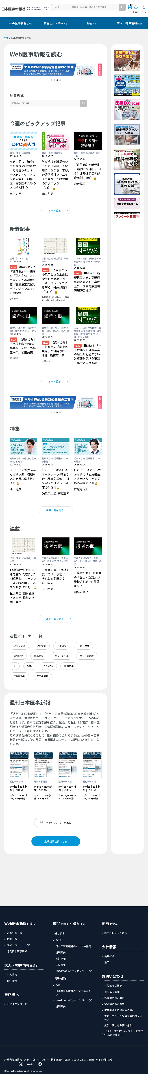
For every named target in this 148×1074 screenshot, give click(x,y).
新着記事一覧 (14, 933)
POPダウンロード (17, 1004)
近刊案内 (61, 952)
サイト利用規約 (104, 1059)
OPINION (48, 666)
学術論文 (61, 646)
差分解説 (18, 656)
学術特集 (41, 646)
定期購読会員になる (55, 841)
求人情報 (12, 974)
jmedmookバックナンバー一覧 (74, 971)
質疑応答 (38, 656)
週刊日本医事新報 (17, 951)
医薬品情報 (42, 676)
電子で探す (61, 978)
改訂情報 (61, 958)
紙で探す (60, 933)
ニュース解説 (87, 656)
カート (129, 8)
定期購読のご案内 (114, 1004)
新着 (58, 985)
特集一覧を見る (55, 510)
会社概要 (109, 956)
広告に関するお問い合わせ (119, 1025)
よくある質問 (111, 992)
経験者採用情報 (13, 1059)
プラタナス (19, 646)
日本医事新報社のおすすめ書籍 (73, 946)
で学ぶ (92, 23)
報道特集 (69, 666)
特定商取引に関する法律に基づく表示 (72, 1059)
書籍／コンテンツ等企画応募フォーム (123, 1017)
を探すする (55, 23)
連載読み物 (19, 676)
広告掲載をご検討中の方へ (119, 1010)
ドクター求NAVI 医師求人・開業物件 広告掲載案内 (123, 1032)
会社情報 (109, 946)
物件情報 (12, 980)
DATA (29, 666)
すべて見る (55, 210)
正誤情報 (61, 964)
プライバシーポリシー (36, 1059)
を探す (129, 23)
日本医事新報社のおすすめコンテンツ (74, 992)
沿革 (106, 962)
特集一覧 (12, 939)
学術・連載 (83, 646)
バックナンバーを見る (58, 822)
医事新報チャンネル (115, 933)
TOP (6, 38)
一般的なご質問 (113, 985)
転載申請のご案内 (114, 998)
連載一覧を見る (55, 618)
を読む (20, 23)
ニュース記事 (62, 656)
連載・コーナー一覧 (18, 945)
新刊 (58, 940)
